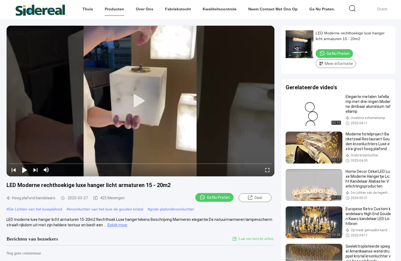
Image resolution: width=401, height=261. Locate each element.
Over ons (144, 9)
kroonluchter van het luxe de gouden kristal (106, 209)
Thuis (87, 9)
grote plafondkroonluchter (172, 209)
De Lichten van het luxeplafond (35, 209)
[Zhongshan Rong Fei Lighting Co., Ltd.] (40, 9)
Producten (114, 9)
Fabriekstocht (178, 9)
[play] (140, 101)
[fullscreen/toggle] (267, 170)
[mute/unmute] (46, 170)
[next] (35, 170)
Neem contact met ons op (273, 9)
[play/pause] (24, 170)
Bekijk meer (117, 225)
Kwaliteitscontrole (220, 9)
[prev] (13, 170)
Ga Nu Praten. (322, 9)
